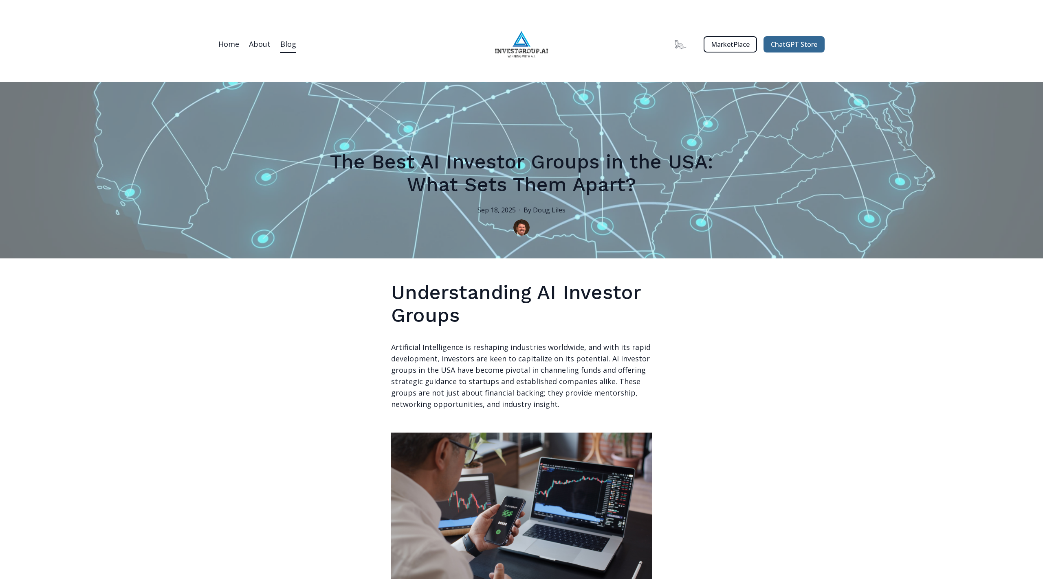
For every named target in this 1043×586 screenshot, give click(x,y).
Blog (288, 44)
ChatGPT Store (794, 44)
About (260, 44)
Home (228, 44)
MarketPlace (730, 44)
